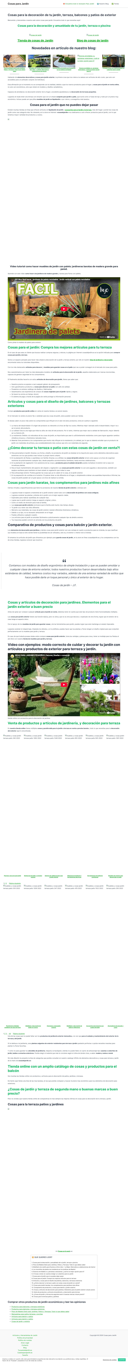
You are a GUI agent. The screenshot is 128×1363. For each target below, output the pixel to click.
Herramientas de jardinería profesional (95, 876)
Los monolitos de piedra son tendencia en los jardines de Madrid (64, 68)
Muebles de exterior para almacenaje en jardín (115, 876)
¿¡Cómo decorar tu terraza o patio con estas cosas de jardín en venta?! (57, 1283)
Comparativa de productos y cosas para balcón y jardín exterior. (55, 1287)
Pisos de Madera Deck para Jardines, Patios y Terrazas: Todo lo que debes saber (14, 69)
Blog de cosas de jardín (92, 40)
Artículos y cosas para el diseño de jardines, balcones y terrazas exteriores (57, 1280)
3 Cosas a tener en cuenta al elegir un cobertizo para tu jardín (113, 68)
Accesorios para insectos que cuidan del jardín (95, 1026)
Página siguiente (15, 883)
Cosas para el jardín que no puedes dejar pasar (48, 1276)
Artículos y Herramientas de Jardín (25, 1335)
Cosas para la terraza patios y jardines (46, 1296)
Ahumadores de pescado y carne (115, 1026)
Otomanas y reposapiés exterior (54, 1026)
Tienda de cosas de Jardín (35, 40)
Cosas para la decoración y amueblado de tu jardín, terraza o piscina (55, 1262)
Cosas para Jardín (18, 3)
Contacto (25, 1345)
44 (10, 1034)
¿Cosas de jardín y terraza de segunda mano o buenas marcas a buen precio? (59, 1294)
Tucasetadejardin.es (25, 1350)
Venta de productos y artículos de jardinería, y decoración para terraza (57, 1292)
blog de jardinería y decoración (101, 360)
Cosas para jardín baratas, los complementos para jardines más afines (56, 1285)
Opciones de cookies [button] (110, 1360)
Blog (25, 1348)
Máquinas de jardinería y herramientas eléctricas (74, 876)
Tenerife (25, 1355)
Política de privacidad (25, 1338)
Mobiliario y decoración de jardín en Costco (33, 1026)
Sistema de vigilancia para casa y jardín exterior (54, 876)
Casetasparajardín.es (25, 1353)
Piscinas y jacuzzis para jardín (12, 875)
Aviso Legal (25, 1343)
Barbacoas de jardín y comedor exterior (33, 876)
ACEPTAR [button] (122, 1359)
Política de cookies (25, 1340)
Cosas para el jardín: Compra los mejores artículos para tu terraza (54, 1278)
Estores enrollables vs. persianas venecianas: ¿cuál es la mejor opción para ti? (58, 1271)
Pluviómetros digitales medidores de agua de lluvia (12, 1026)
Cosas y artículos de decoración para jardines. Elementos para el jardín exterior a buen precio (64, 1290)
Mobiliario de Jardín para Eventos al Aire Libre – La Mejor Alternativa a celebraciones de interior (39, 69)
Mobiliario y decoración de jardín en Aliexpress (74, 1026)
